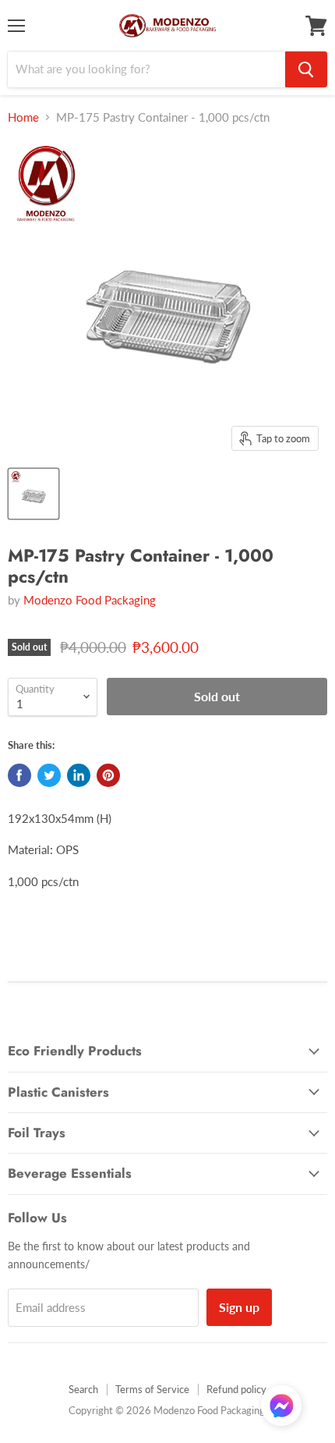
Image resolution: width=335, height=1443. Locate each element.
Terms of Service (152, 1389)
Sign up (239, 1306)
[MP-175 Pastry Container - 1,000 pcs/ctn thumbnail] (33, 494)
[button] (281, 1407)
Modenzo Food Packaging (89, 600)
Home (23, 117)
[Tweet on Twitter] (49, 775)
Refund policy (236, 1389)
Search (83, 1389)
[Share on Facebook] (19, 775)
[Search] (306, 69)
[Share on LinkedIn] (78, 775)
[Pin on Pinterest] (108, 775)
